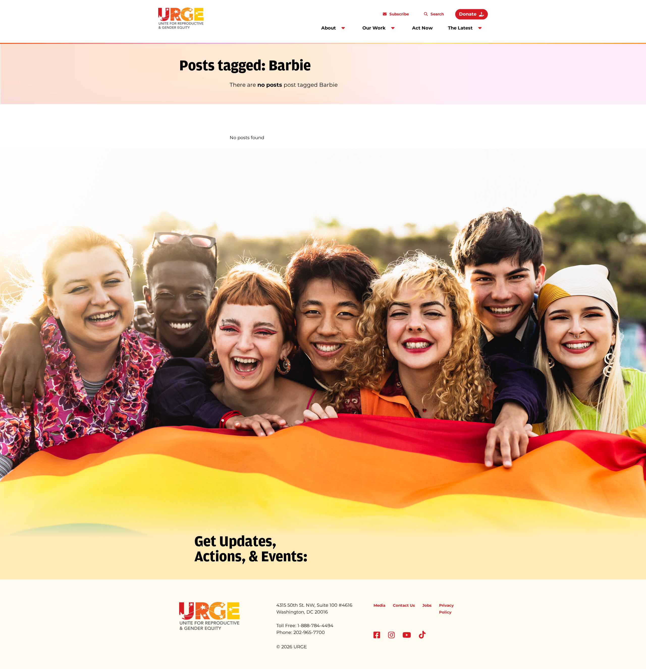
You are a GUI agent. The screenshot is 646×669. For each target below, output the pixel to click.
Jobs (427, 605)
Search (436, 14)
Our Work (374, 28)
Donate (467, 14)
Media (379, 605)
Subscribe (398, 14)
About (328, 28)
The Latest (460, 28)
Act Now (422, 28)
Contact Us (404, 605)
